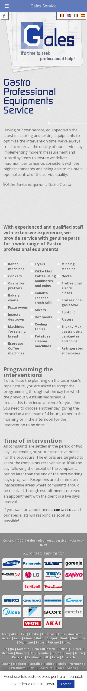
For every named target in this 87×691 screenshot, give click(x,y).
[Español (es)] (83, 16)
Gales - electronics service (47, 541)
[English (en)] (69, 16)
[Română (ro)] (62, 16)
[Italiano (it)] (76, 16)
